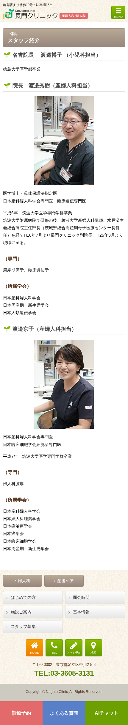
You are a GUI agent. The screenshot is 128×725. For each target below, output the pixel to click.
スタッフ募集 (23, 626)
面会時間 (81, 597)
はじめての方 (23, 597)
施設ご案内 (21, 612)
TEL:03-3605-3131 (64, 673)
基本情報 (81, 612)
